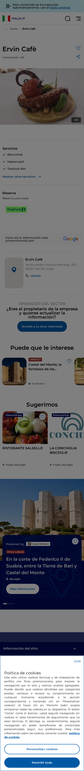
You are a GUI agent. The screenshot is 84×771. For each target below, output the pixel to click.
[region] (42, 713)
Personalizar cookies (42, 749)
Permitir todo (42, 762)
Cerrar (77, 660)
